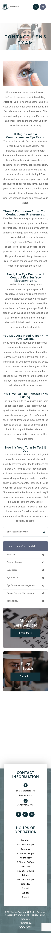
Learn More (25, 633)
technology (12, 601)
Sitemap (25, 919)
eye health (12, 578)
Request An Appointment (43, 7)
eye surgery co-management (21, 585)
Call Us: (36, 7)
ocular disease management (21, 593)
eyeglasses (12, 570)
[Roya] (25, 927)
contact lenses (14, 562)
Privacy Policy (38, 915)
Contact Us (25, 676)
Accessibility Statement (17, 915)
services (11, 554)
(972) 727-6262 (25, 805)
